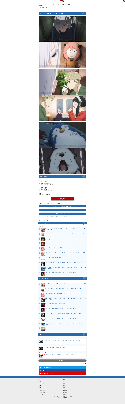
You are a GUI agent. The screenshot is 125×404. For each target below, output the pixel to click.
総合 (39, 379)
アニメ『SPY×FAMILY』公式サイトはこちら (62, 206)
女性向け (64, 385)
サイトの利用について (42, 390)
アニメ (45, 216)
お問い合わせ (41, 394)
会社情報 (64, 394)
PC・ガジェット (41, 383)
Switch (40, 385)
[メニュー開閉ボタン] (124, 1)
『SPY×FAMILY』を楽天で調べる (62, 199)
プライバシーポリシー (42, 392)
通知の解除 (65, 390)
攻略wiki (40, 387)
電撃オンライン (41, 216)
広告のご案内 (65, 392)
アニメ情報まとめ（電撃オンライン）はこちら (62, 213)
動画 (64, 387)
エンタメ (40, 381)
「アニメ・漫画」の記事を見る (44, 220)
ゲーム (64, 379)
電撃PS (64, 383)
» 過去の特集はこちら (83, 363)
